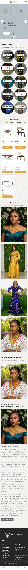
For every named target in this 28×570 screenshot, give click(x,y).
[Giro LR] (7, 157)
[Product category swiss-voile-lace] (20, 94)
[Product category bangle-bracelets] (7, 69)
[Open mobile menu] (1, 1)
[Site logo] (14, 1)
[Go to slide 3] (15, 37)
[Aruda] (7, 132)
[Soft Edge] (20, 157)
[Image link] (14, 534)
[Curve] (20, 132)
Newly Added (5, 143)
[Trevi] (7, 182)
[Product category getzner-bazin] (7, 107)
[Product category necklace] (20, 69)
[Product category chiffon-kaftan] (20, 81)
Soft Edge (17, 166)
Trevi (3, 190)
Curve (16, 141)
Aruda (3, 141)
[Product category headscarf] (7, 81)
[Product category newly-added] (20, 107)
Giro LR (3, 166)
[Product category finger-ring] (7, 56)
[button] (2, 21)
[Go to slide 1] (12, 37)
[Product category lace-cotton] (7, 94)
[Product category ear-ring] (20, 56)
